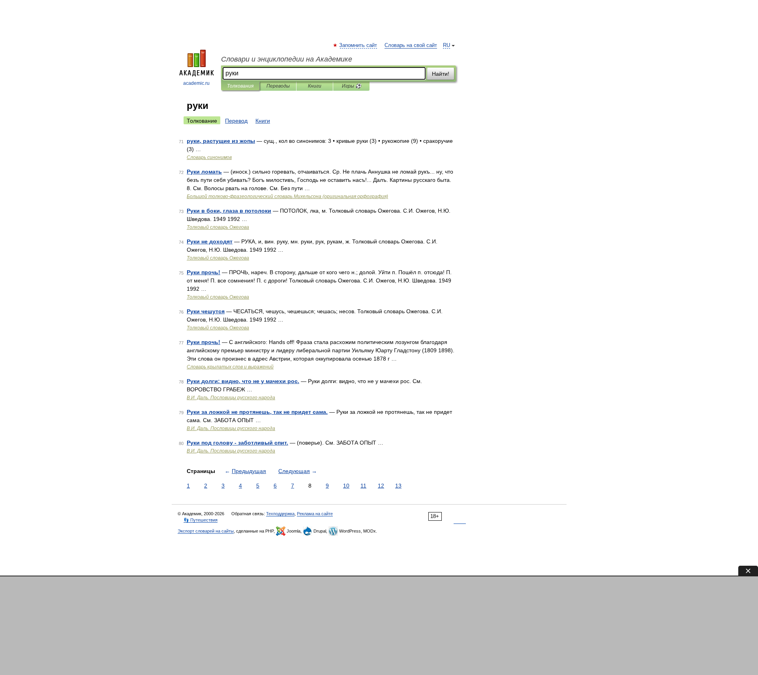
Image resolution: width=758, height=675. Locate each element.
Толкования (240, 86)
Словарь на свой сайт (411, 45)
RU (446, 45)
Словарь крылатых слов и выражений (230, 367)
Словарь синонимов (209, 157)
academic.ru (196, 83)
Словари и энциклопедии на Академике (286, 59)
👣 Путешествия (201, 520)
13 (398, 485)
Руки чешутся (206, 311)
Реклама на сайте (315, 513)
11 (363, 485)
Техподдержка (280, 513)
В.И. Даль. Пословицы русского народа (231, 397)
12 (381, 485)
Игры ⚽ (351, 86)
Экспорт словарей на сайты (206, 531)
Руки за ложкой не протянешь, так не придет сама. (257, 412)
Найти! (440, 74)
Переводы (278, 86)
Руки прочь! (203, 272)
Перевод (236, 121)
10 (346, 485)
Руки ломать (204, 171)
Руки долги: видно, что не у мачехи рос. (243, 381)
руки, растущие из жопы (221, 141)
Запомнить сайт (358, 45)
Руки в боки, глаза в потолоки (229, 211)
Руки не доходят (210, 241)
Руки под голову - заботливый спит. (237, 442)
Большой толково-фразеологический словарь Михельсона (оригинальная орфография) (287, 196)
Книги (314, 86)
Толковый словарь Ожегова (218, 227)
